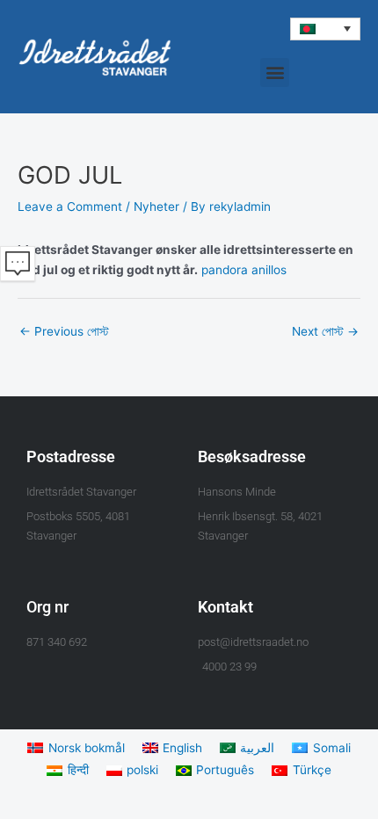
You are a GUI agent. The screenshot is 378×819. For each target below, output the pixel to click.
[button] (325, 29)
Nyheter (156, 206)
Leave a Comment (70, 206)
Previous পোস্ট (64, 331)
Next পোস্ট (325, 331)
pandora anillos (244, 270)
